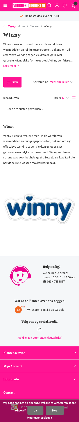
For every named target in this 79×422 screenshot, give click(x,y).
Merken (35, 26)
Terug (11, 26)
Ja (35, 410)
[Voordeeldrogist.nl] (29, 5)
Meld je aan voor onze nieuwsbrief (39, 337)
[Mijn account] (57, 5)
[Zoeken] (49, 5)
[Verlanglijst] (65, 5)
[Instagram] (39, 329)
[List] (74, 98)
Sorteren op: (41, 81)
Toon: (57, 97)
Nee (54, 410)
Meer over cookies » (39, 417)
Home (21, 26)
